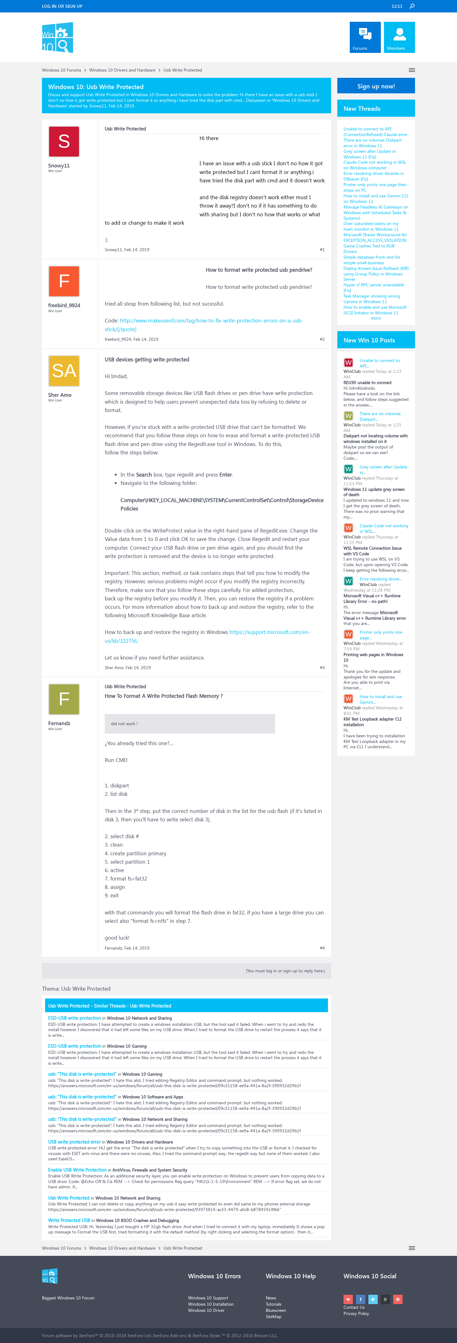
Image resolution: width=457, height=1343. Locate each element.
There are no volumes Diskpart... (380, 416)
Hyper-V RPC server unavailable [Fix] (374, 287)
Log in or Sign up (62, 6)
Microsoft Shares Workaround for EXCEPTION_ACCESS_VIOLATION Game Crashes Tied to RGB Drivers (375, 243)
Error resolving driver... (381, 579)
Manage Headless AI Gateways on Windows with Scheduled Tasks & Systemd (376, 212)
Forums (360, 48)
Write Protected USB (69, 1220)
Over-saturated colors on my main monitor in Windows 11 (371, 226)
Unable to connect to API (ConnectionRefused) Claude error (376, 131)
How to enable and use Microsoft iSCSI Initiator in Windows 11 (375, 310)
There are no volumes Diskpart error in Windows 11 (373, 142)
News (271, 1298)
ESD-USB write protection (74, 1018)
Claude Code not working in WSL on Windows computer (375, 165)
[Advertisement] (151, 173)
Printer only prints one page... (381, 635)
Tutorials (273, 1304)
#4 (322, 948)
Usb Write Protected (69, 1198)
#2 (322, 339)
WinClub (352, 371)
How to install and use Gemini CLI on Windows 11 (376, 198)
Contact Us (354, 1307)
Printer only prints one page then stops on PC (375, 187)
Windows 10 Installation (211, 1304)
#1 (322, 249)
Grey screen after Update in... (383, 469)
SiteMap (273, 1316)
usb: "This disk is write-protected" (82, 1074)
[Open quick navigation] (412, 70)
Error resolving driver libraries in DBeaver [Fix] (374, 176)
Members (396, 48)
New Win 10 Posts (369, 339)
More (376, 318)
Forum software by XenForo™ (97, 1335)
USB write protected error (74, 1142)
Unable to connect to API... (380, 363)
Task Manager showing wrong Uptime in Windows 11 (372, 298)
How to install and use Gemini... (381, 699)
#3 (322, 667)
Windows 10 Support (208, 1298)
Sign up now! (376, 85)
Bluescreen (276, 1310)
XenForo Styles (206, 1335)
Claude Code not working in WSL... (384, 528)
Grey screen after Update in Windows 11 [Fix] (370, 154)
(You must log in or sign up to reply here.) (285, 971)
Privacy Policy (356, 1313)
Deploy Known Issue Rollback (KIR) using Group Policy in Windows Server (376, 273)
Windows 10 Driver (206, 1310)
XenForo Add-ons (170, 1335)
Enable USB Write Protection (77, 1170)
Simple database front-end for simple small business (372, 259)
